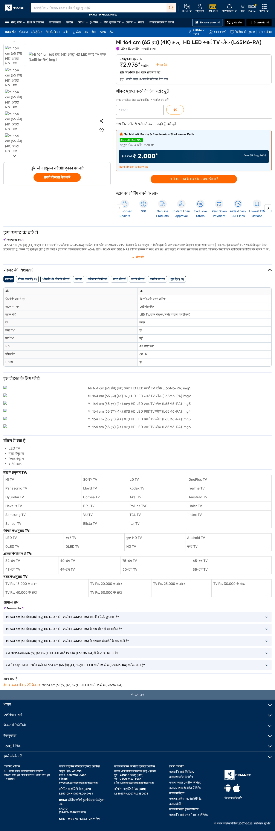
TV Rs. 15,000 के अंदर (21, 584)
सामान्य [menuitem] (9, 279)
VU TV (88, 515)
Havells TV (13, 506)
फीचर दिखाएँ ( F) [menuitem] (27, 279)
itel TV (134, 523)
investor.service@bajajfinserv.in (78, 782)
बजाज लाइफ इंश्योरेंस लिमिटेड (185, 788)
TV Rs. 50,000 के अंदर (106, 592)
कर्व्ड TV (192, 546)
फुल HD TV (134, 538)
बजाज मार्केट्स (176, 793)
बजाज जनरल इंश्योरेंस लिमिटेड (185, 782)
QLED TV (72, 546)
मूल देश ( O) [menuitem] (177, 279)
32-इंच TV (12, 561)
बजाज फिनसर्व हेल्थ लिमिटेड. (184, 809)
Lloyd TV (90, 488)
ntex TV (195, 515)
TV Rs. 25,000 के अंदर (169, 584)
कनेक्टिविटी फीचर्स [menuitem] (97, 279)
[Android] (228, 788)
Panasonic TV (16, 488)
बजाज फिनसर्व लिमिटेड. (181, 772)
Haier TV (195, 506)
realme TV (197, 488)
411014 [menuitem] (197, 30)
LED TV (11, 538)
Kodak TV (137, 488)
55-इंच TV (200, 569)
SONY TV (90, 479)
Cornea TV (91, 497)
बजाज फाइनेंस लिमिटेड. (181, 777)
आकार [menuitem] (78, 279)
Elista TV (90, 523)
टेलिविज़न (32, 685)
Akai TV (135, 497)
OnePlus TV (198, 479)
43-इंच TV (12, 569)
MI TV (9, 479)
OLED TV (12, 546)
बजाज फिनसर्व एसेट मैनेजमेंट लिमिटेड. (189, 815)
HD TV (131, 546)
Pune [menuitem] (196, 33)
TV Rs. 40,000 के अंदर (21, 592)
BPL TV (89, 506)
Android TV (196, 538)
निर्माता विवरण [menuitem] (157, 279)
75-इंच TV (129, 561)
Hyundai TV (14, 497)
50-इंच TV (129, 569)
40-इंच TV (67, 561)
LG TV (134, 479)
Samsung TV (15, 515)
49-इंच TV (67, 569)
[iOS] (236, 788)
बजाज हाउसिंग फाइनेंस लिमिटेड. (185, 799)
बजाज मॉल (17, 685)
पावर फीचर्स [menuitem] (119, 279)
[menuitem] (199, 32)
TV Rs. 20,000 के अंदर (106, 584)
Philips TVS (138, 506)
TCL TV (135, 515)
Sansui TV (13, 523)
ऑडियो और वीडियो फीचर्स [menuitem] (55, 279)
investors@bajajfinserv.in (138, 782)
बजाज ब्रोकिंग (176, 804)
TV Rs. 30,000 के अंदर (229, 584)
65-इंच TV (200, 561)
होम (5, 685)
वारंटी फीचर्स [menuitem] (137, 279)
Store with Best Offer (131, 140)
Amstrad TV (198, 497)
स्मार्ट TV (71, 538)
